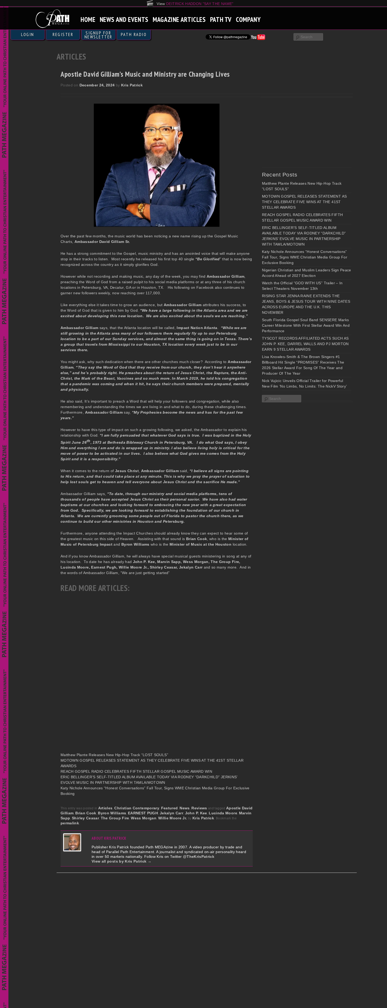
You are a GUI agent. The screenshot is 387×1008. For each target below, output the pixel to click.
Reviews (199, 808)
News (185, 808)
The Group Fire (115, 818)
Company (248, 19)
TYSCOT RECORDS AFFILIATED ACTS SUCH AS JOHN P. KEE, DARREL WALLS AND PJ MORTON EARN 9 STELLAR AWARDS (305, 343)
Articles (105, 808)
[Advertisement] (301, 132)
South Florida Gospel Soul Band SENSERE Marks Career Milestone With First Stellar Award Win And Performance (306, 325)
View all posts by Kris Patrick (121, 861)
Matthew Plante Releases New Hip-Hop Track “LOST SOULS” (114, 755)
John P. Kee (196, 813)
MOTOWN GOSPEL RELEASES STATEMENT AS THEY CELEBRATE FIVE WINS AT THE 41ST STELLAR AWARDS (304, 201)
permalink (70, 823)
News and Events (124, 19)
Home (88, 19)
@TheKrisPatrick (198, 856)
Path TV (221, 19)
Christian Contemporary (136, 808)
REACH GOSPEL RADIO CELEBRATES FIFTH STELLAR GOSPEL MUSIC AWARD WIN (136, 771)
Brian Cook (85, 813)
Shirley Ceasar (85, 818)
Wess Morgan (143, 818)
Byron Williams (112, 813)
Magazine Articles (179, 19)
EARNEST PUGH (143, 813)
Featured (169, 808)
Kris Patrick (132, 85)
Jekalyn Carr (171, 813)
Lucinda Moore (223, 813)
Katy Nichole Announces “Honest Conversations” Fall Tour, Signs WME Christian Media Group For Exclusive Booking (304, 257)
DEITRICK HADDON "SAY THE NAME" (200, 4)
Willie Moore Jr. (172, 818)
